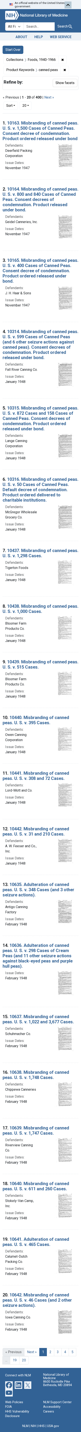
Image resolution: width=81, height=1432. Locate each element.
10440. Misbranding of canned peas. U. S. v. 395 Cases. (36, 720)
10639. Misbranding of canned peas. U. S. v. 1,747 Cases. (36, 1130)
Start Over (13, 50)
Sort (9, 106)
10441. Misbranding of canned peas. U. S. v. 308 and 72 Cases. (36, 776)
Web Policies (14, 1402)
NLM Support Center (57, 1402)
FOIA (8, 1407)
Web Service (60, 37)
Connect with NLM (18, 1375)
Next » (49, 97)
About (21, 37)
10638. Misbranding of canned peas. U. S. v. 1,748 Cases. (36, 1075)
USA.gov (53, 1426)
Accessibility (51, 1407)
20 (27, 105)
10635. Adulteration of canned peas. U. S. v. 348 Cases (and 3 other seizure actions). (38, 889)
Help (38, 37)
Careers (48, 1411)
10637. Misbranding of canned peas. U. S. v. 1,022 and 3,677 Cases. (38, 1019)
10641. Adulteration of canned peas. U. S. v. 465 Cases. (36, 1242)
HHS (41, 1426)
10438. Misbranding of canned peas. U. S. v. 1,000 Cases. (40, 609)
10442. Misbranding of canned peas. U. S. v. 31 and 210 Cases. (36, 831)
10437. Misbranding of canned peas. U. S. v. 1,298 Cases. (40, 553)
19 (15, 1360)
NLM (25, 1426)
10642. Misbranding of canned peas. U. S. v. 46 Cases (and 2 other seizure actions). (37, 1300)
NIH (33, 1426)
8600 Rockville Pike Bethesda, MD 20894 (57, 1383)
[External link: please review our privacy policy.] (9, 1385)
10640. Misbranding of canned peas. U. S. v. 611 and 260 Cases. (36, 1186)
